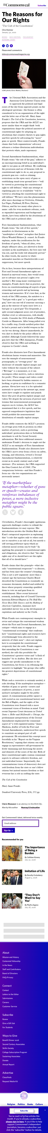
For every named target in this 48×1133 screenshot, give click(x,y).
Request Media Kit (10, 1081)
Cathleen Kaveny (33, 857)
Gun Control (15, 37)
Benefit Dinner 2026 (10, 1040)
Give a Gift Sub (8, 1023)
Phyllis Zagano (32, 905)
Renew (5, 1019)
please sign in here (15, 1121)
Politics (21, 1104)
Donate (5, 1060)
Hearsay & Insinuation (30, 807)
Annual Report (8, 1064)
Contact (5, 990)
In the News (7, 965)
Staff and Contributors (11, 969)
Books (4, 37)
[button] (3, 46)
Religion (11, 1104)
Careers (5, 1002)
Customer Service (9, 1006)
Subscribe (42, 5)
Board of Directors (10, 973)
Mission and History (10, 957)
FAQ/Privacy (7, 977)
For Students (7, 1027)
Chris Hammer (7, 30)
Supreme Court (8, 40)
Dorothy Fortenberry (34, 875)
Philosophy (28, 37)
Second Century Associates (13, 1044)
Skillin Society (8, 1048)
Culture (39, 1104)
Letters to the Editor (10, 994)
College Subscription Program (14, 1052)
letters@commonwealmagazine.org (16, 54)
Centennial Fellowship (11, 961)
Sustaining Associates (11, 1056)
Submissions (7, 998)
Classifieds (6, 1077)
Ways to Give (9, 1035)
